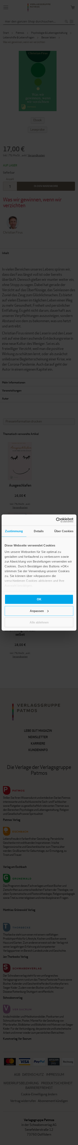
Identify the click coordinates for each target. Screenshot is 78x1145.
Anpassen (37, 610)
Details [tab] (39, 531)
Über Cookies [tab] (63, 531)
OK (39, 599)
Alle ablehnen (39, 622)
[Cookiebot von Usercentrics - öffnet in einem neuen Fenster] (56, 520)
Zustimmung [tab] (14, 531)
